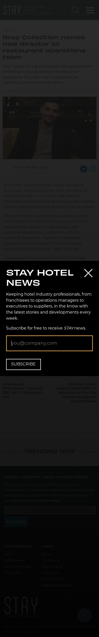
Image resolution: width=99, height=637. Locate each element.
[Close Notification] (88, 273)
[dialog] (49, 318)
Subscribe (23, 364)
